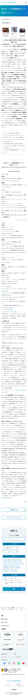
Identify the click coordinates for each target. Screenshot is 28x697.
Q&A (16, 654)
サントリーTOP (6, 607)
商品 (2, 615)
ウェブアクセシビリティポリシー (19, 686)
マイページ (3, 657)
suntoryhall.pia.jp (7, 141)
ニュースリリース (19, 607)
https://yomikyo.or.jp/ (6, 497)
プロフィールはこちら (21, 220)
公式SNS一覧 (4, 659)
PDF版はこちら (18, 509)
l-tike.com (13, 311)
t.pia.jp (11, 307)
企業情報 (13, 607)
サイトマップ (8, 683)
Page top (25, 691)
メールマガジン (18, 657)
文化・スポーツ (5, 622)
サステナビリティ (5, 625)
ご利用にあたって (19, 683)
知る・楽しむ (4, 619)
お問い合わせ (4, 654)
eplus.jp (10, 309)
